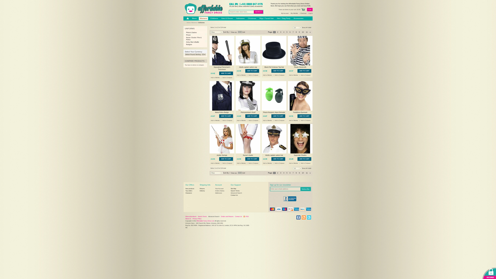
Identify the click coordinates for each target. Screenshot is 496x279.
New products (189, 188)
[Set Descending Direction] (229, 32)
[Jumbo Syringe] (222, 138)
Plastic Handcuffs (300, 67)
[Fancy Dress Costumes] (203, 8)
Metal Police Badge (222, 112)
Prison (188, 35)
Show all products (190, 216)
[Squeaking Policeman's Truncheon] (222, 50)
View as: (234, 32)
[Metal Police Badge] (222, 96)
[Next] (310, 32)
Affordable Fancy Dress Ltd (205, 221)
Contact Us (234, 195)
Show (303, 27)
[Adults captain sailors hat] (274, 138)
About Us (188, 218)
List (243, 32)
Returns (202, 188)
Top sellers (188, 191)
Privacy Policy (197, 218)
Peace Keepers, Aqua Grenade (274, 112)
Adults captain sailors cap (248, 67)
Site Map (233, 188)
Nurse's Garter (248, 155)
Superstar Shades (300, 155)
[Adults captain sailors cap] (248, 50)
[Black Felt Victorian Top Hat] (274, 50)
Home (188, 22)
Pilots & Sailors (191, 32)
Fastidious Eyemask (300, 112)
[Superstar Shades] (300, 138)
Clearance (188, 193)
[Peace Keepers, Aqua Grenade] (274, 96)
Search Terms (235, 191)
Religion (189, 44)
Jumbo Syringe (222, 155)
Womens (194, 22)
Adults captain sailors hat (274, 155)
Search (258, 12)
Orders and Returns (227, 216)
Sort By (226, 32)
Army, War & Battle (192, 42)
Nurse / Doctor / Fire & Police (194, 39)
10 (303, 32)
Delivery (202, 191)
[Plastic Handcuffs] (300, 50)
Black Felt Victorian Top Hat (274, 67)
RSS (247, 216)
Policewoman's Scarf (248, 112)
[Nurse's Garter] (248, 138)
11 (307, 32)
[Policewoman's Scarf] (248, 96)
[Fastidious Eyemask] (300, 96)
